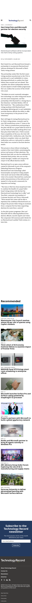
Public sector (10, 318)
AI (4, 343)
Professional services (9, 367)
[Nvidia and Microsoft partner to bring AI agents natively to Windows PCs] (12, 430)
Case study (3, 318)
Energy (6, 416)
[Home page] (16, 21)
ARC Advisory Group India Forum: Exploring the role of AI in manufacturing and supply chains (15, 467)
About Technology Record (8, 568)
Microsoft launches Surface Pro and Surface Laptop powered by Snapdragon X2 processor (16, 395)
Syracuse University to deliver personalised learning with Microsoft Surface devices (13, 491)
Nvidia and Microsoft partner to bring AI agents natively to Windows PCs (14, 442)
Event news (3, 463)
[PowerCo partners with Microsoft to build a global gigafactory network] (12, 408)
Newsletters (4, 574)
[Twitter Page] (4, 580)
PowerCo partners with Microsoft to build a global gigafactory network (16, 419)
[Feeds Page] (9, 580)
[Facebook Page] (1, 580)
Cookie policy (3, 601)
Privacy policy (3, 598)
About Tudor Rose (4, 593)
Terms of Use (3, 595)
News (2, 24)
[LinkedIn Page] (7, 580)
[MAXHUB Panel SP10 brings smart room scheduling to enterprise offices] (12, 359)
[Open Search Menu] (30, 20)
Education (7, 487)
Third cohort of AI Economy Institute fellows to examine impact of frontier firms (16, 347)
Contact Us (4, 571)
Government (9, 24)
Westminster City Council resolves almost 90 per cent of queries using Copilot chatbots (15, 322)
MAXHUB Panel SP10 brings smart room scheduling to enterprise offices (15, 371)
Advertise (3, 577)
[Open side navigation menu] (1, 20)
